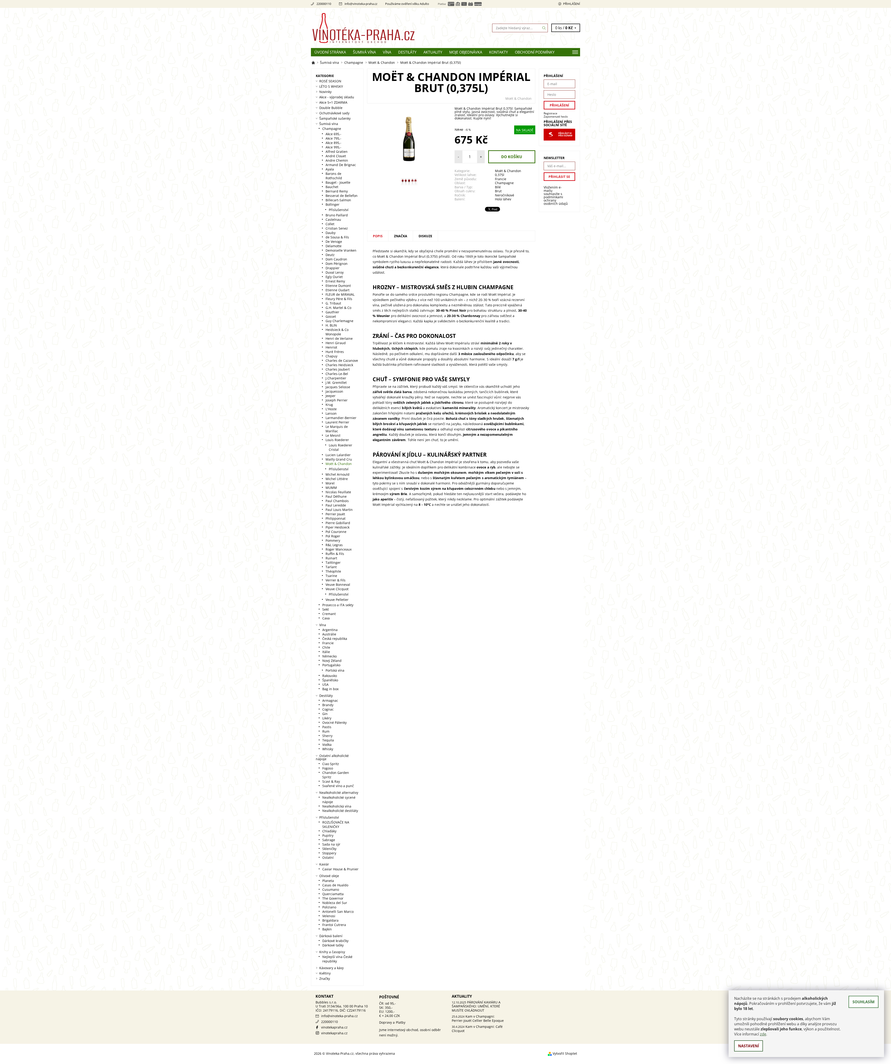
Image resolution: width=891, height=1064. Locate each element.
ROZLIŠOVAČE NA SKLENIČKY (335, 824)
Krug (329, 404)
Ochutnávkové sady (334, 113)
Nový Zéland (332, 660)
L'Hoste (331, 409)
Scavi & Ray (331, 781)
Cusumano (330, 889)
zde (763, 1034)
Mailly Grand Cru (339, 459)
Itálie (326, 652)
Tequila (328, 740)
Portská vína (335, 670)
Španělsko (330, 680)
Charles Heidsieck (339, 365)
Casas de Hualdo (335, 885)
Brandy (327, 705)
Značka (400, 236)
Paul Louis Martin (339, 509)
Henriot (331, 347)
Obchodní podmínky (535, 52)
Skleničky (329, 848)
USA (325, 684)
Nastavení (748, 1045)
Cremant (329, 614)
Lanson (331, 413)
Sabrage (328, 840)
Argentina (330, 630)
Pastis (326, 727)
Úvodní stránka (330, 52)
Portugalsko (331, 665)
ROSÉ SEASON (330, 81)
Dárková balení (330, 936)
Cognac (328, 709)
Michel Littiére (337, 479)
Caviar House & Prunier (340, 869)
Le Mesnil (333, 435)
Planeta (328, 880)
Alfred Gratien (337, 151)
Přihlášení (571, 4)
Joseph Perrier (337, 400)
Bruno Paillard (337, 215)
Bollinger (332, 204)
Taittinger (333, 562)
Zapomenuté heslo (556, 117)
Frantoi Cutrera (334, 925)
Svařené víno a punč (338, 786)
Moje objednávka (465, 52)
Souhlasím (863, 1001)
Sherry (327, 736)
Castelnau (333, 219)
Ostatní (328, 857)
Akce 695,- (333, 134)
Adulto (424, 4)
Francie (500, 179)
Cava (326, 618)
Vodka (327, 744)
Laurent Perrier (337, 422)
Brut (498, 191)
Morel (330, 483)
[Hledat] (544, 28)
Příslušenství (339, 210)
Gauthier (332, 312)
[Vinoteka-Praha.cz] (378, 27)
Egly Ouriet (334, 277)
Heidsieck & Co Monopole (337, 331)
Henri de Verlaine (339, 338)
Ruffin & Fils (335, 553)
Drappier (332, 268)
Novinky (325, 92)
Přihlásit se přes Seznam (565, 134)
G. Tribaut (333, 303)
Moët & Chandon (518, 98)
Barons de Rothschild (334, 175)
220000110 (323, 4)
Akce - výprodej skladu (336, 97)
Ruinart (331, 558)
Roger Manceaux (339, 549)
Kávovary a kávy (331, 968)
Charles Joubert (338, 369)
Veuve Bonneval (338, 584)
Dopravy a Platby (392, 1022)
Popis (378, 236)
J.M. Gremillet (336, 382)
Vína (387, 52)
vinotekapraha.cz (334, 1027)
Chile (326, 647)
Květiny (325, 973)
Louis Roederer (337, 440)
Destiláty (407, 52)
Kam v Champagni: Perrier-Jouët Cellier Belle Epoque (478, 1018)
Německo (329, 656)
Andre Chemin (337, 160)
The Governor (332, 898)
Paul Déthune (336, 496)
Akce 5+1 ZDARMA (333, 102)
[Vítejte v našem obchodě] (314, 62)
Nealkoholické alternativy (338, 792)
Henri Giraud (336, 343)
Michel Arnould (337, 474)
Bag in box (330, 689)
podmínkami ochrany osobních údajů (556, 200)
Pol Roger (333, 536)
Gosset (331, 316)
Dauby (331, 233)
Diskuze (425, 236)
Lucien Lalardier (338, 455)
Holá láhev (503, 199)
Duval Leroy (335, 272)
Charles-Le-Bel (337, 374)
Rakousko (329, 675)
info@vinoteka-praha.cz (361, 4)
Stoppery (329, 853)
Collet (330, 224)
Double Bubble (330, 108)
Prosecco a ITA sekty (337, 605)
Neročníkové (504, 195)
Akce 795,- (333, 138)
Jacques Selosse (338, 387)
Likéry (326, 718)
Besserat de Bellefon (342, 195)
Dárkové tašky (333, 945)
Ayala (330, 169)
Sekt (325, 609)
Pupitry (327, 835)
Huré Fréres (335, 351)
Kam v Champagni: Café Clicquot (477, 1028)
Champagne (504, 183)
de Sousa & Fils (337, 237)
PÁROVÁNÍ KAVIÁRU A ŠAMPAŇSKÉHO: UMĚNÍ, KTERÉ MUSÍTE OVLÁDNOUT (476, 1006)
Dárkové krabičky (335, 941)
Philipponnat (335, 518)
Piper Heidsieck (337, 527)
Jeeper (331, 396)
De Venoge (334, 241)
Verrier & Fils (335, 580)
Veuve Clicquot (337, 589)
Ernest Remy (335, 281)
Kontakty (498, 52)
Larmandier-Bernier (341, 418)
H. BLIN (331, 325)
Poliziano (329, 907)
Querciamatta (333, 894)
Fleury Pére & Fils (339, 299)
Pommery (333, 540)
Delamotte (334, 246)
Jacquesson (334, 391)
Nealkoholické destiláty (340, 810)
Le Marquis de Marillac (337, 428)
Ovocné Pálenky (334, 722)
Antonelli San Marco (338, 911)
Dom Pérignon (337, 263)
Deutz (330, 255)
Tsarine (331, 576)
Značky (324, 978)
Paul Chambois (337, 501)
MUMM (331, 487)
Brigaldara (330, 920)
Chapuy (331, 356)
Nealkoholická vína (336, 806)
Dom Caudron (336, 259)
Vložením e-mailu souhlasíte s (556, 195)
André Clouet (336, 156)
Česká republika (334, 638)
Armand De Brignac (341, 165)
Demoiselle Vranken (341, 250)
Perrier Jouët (335, 514)
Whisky (327, 749)
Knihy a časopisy (332, 952)
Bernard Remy (337, 191)
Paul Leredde (336, 505)
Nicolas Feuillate (338, 492)
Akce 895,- (333, 143)
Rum (325, 731)
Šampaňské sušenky (335, 118)
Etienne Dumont (338, 285)
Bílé (498, 187)
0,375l (499, 175)
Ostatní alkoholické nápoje (332, 757)
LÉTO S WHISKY (331, 86)
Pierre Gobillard (338, 523)
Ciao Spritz (330, 764)
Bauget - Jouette (338, 182)
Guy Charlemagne (339, 321)
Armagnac (330, 700)
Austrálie (329, 634)
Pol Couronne (336, 531)
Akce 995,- (333, 147)
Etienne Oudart (337, 290)
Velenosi (328, 916)
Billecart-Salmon (338, 200)
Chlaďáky (329, 831)
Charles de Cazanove (342, 360)
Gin (325, 713)
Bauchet (332, 187)
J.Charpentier (336, 378)
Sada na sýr (331, 844)
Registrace (550, 113)
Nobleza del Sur (334, 903)
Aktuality (432, 52)
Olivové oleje (329, 876)
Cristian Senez (337, 228)
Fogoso (327, 768)
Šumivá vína (364, 52)
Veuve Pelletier (337, 599)
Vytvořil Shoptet (565, 1053)
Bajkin (327, 929)
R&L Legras (334, 545)
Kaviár (324, 864)
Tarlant (331, 567)
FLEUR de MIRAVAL (340, 294)
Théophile (333, 571)
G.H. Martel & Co (338, 307)
